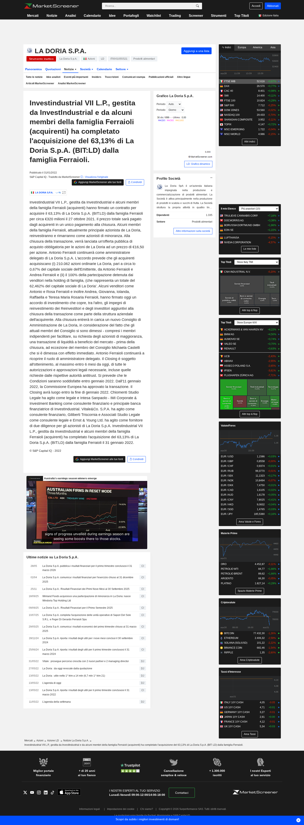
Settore (121, 69)
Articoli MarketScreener (40, 83)
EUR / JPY (227, 514)
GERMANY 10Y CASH (237, 712)
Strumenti (218, 15)
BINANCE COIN (233, 647)
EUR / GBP (227, 461)
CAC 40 (228, 90)
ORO (223, 564)
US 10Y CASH (232, 707)
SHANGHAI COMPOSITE (238, 119)
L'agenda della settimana (56, 701)
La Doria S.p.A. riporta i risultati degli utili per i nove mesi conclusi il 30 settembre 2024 (87, 640)
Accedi (256, 5)
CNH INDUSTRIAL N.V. (237, 271)
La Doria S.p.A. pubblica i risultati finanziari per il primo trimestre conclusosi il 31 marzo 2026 (87, 568)
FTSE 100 (229, 100)
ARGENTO (227, 578)
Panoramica (33, 69)
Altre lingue (183, 77)
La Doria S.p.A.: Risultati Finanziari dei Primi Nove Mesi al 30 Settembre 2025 (85, 589)
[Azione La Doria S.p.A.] (63, 192)
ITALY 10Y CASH (233, 702)
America (257, 47)
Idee (112, 15)
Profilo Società (168, 178)
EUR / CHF (227, 466)
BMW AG (229, 334)
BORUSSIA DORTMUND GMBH (242, 225)
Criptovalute (228, 602)
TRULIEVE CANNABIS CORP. (241, 215)
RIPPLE (228, 652)
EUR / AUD (227, 494)
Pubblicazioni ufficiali (161, 77)
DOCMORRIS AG (234, 220)
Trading (175, 15)
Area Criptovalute (250, 660)
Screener (196, 15)
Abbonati (273, 5)
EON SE (228, 230)
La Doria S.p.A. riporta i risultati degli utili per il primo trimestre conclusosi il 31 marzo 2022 (85, 692)
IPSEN (228, 370)
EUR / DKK (227, 485)
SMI (226, 95)
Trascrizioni (111, 77)
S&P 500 (229, 105)
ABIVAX (228, 361)
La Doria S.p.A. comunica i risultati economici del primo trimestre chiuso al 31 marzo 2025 (89, 628)
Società (85, 69)
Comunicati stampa (133, 77)
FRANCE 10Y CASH (235, 721)
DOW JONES (231, 110)
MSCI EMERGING (234, 129)
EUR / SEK (227, 475)
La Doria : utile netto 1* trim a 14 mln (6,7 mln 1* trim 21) (73, 675)
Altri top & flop (249, 310)
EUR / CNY (227, 499)
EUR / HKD (227, 504)
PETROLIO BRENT (231, 573)
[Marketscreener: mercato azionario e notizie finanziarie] (51, 6)
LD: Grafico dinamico (198, 164)
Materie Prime (229, 533)
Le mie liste (249, 248)
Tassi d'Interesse (231, 671)
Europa (242, 47)
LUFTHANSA (231, 237)
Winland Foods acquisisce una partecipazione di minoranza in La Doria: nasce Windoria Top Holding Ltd (86, 598)
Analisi (70, 15)
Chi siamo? (146, 809)
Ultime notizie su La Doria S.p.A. (52, 557)
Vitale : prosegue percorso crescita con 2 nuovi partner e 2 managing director (85, 661)
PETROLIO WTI (229, 568)
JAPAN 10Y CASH (234, 716)
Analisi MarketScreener (72, 83)
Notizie (52, 15)
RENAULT (230, 348)
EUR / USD (227, 456)
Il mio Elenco (228, 208)
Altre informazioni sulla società (193, 231)
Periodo (161, 104)
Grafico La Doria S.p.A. (175, 96)
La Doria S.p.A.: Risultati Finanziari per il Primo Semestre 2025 (77, 607)
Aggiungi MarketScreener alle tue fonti (99, 182)
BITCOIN (229, 633)
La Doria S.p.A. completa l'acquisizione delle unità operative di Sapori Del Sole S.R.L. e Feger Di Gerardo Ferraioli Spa (86, 617)
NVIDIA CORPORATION (237, 242)
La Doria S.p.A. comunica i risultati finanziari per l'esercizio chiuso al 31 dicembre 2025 (87, 579)
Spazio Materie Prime (250, 590)
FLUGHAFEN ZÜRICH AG (238, 375)
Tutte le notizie (34, 77)
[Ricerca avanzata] (197, 6)
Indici (227, 47)
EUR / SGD (227, 509)
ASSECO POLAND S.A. (237, 365)
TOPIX (227, 124)
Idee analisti (53, 77)
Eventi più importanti (76, 77)
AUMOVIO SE (232, 339)
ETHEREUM (231, 638)
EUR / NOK (227, 480)
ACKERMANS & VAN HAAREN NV (243, 329)
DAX (226, 86)
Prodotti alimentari (202, 221)
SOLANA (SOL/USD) (235, 642)
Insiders (96, 77)
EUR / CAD (227, 490)
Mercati (32, 15)
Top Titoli (241, 15)
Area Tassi (250, 734)
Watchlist (154, 15)
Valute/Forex (228, 425)
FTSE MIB (229, 81)
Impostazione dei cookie (120, 809)
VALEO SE (230, 343)
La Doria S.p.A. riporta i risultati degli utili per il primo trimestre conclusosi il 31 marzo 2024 (85, 651)
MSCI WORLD (232, 134)
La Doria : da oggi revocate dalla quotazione (67, 668)
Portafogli (131, 15)
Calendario (92, 15)
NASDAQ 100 (232, 114)
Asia (272, 47)
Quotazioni (53, 69)
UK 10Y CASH (232, 726)
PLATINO (226, 583)
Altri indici (249, 141)
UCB (227, 356)
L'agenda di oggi (51, 683)
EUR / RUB (227, 471)
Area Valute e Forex (250, 521)
